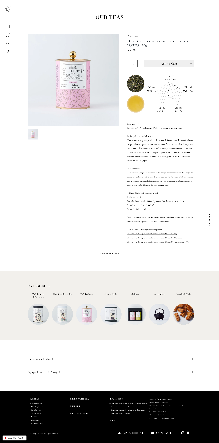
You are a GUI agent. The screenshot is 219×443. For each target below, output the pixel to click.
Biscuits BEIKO (37, 423)
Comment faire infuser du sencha (123, 407)
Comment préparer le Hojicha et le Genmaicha (128, 410)
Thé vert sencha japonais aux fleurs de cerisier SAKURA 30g (152, 233)
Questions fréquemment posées (160, 399)
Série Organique (37, 407)
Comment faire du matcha (120, 413)
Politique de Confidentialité (159, 402)
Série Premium (36, 403)
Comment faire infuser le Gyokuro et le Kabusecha (129, 403)
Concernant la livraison (157, 415)
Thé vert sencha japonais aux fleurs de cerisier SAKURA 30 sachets (154, 237)
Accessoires (35, 420)
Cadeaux (34, 416)
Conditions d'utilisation (157, 411)
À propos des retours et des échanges (162, 418)
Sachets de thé (36, 413)
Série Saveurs (36, 410)
